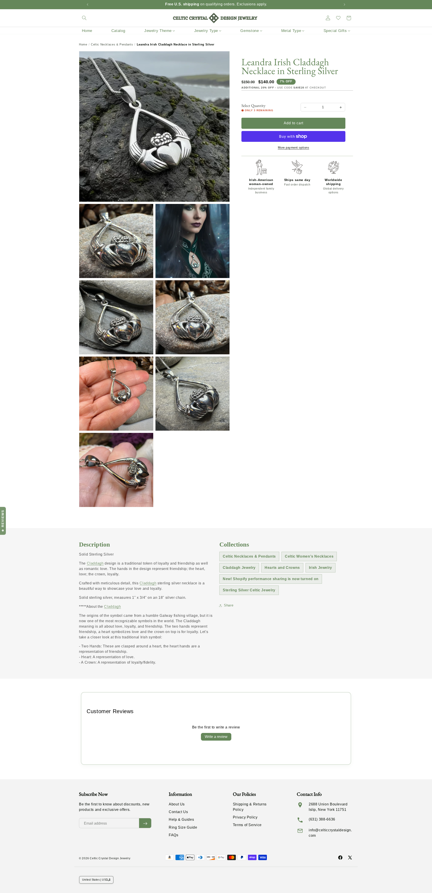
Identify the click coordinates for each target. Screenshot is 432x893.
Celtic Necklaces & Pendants (112, 44)
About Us (177, 804)
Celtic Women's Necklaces (309, 556)
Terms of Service (247, 825)
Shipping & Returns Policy (250, 807)
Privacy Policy (245, 817)
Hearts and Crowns (282, 568)
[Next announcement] (344, 4)
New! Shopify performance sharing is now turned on (271, 579)
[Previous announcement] (87, 4)
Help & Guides (181, 820)
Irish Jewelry (320, 568)
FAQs (173, 835)
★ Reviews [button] (2, 521)
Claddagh (95, 563)
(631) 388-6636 (322, 819)
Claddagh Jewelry (239, 568)
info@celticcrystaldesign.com (330, 832)
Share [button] (228, 605)
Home (83, 44)
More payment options (293, 147)
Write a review (216, 737)
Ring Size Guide (183, 827)
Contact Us (178, 812)
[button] (84, 18)
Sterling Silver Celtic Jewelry (249, 590)
